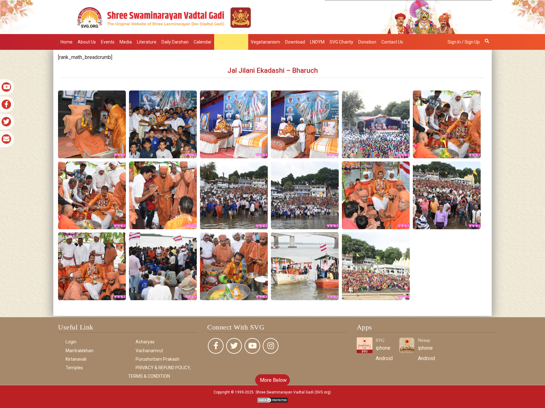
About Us (87, 41)
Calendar (203, 41)
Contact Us (392, 41)
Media (126, 41)
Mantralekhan (231, 41)
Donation (367, 41)
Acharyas (145, 341)
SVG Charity (341, 41)
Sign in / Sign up (464, 41)
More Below (273, 380)
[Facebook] (216, 346)
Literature (146, 41)
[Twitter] (234, 346)
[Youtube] (252, 346)
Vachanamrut (149, 350)
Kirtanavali (76, 359)
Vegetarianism (265, 41)
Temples (74, 367)
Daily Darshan (175, 41)
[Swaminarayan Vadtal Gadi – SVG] (272, 17)
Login (71, 341)
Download (295, 41)
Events (107, 41)
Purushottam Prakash (157, 359)
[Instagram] (270, 346)
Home (67, 41)
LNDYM (317, 41)
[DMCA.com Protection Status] (272, 400)
